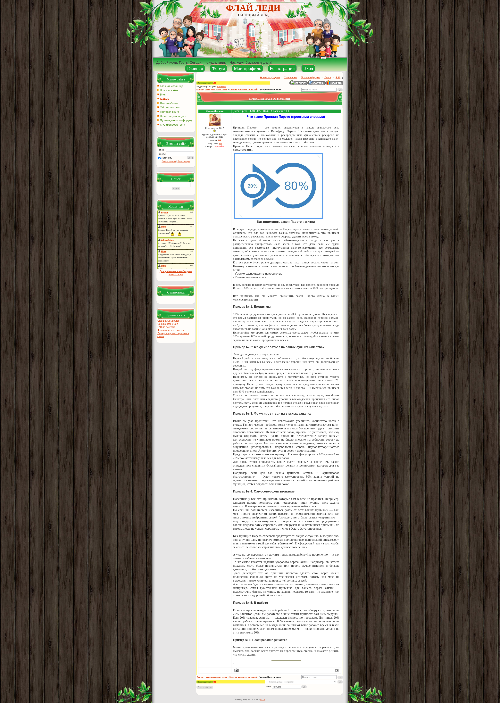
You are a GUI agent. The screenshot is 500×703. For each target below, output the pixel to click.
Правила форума (310, 77)
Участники (290, 77)
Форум (218, 68)
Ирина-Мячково (214, 111)
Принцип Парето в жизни (270, 89)
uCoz (262, 699)
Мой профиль (247, 68)
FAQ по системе (166, 327)
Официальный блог (168, 320)
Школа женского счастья (170, 330)
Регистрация (282, 68)
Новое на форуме (270, 77)
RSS (338, 77)
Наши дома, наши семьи (216, 89)
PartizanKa (221, 87)
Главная (195, 68)
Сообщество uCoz (167, 324)
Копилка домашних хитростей (243, 89)
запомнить (167, 158)
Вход (308, 68)
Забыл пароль (169, 161)
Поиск (327, 77)
